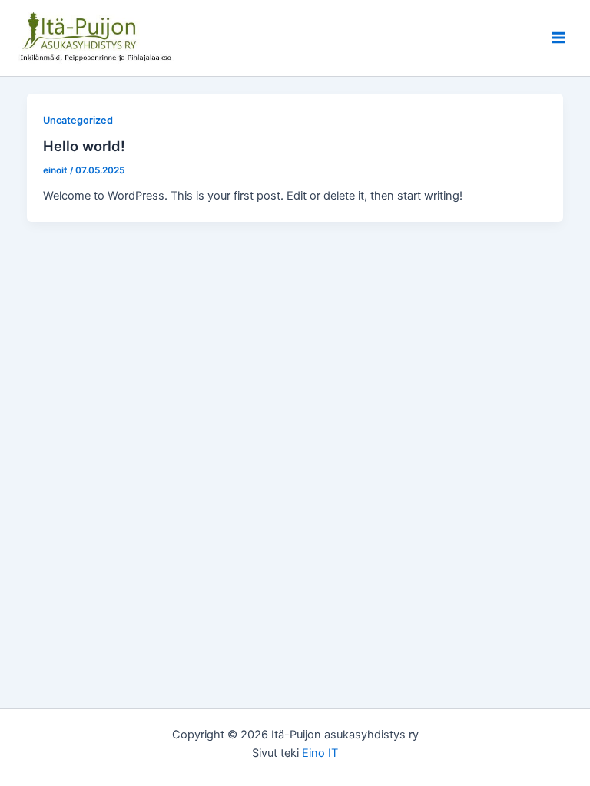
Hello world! (84, 145)
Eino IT (320, 753)
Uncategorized (78, 120)
